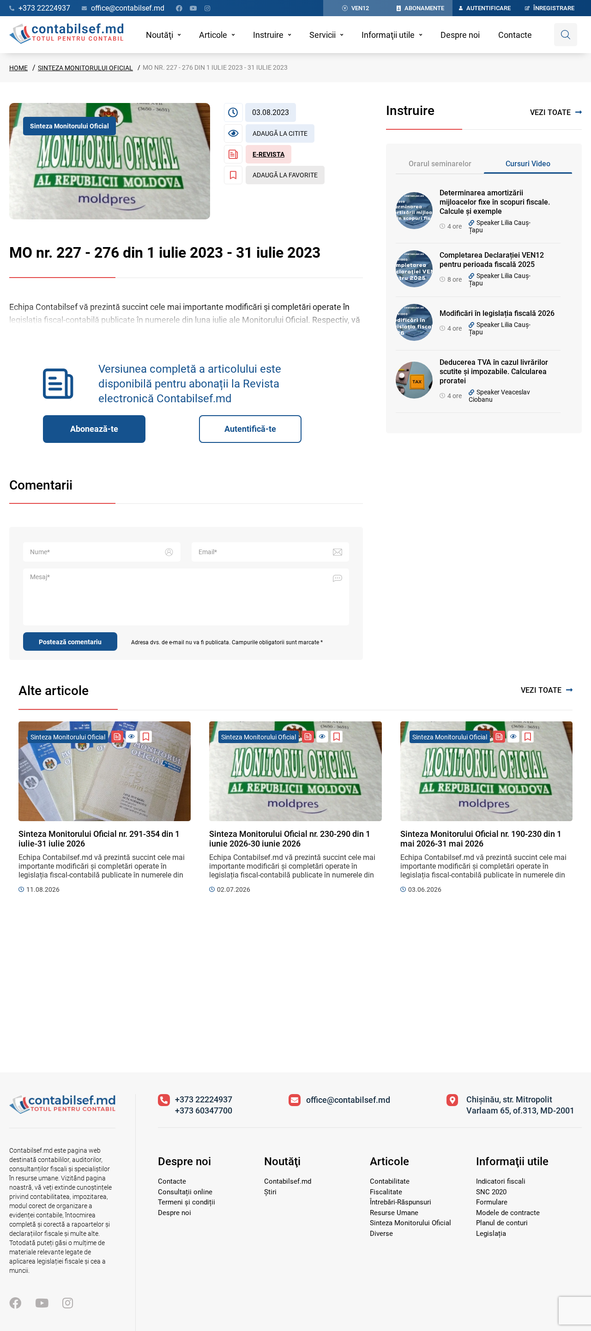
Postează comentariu (70, 642)
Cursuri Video (528, 163)
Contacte (515, 35)
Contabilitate (390, 1181)
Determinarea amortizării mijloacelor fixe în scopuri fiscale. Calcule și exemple (495, 202)
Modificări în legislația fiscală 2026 (497, 313)
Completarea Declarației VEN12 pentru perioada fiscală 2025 (492, 260)
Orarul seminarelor (440, 163)
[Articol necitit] (132, 737)
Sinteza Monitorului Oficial (85, 68)
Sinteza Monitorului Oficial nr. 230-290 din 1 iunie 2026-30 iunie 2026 (289, 838)
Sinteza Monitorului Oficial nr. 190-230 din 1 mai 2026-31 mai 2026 (480, 838)
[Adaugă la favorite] (146, 737)
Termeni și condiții (186, 1202)
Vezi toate (550, 112)
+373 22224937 (203, 1099)
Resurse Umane (394, 1213)
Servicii (322, 35)
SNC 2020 (491, 1192)
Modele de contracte (508, 1213)
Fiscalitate (386, 1192)
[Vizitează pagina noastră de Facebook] (179, 8)
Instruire (268, 35)
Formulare (491, 1202)
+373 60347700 (203, 1110)
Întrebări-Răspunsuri (400, 1202)
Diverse (381, 1233)
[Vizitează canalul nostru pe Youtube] (193, 8)
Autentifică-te (250, 429)
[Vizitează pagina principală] (66, 35)
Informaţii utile (388, 35)
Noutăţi (159, 35)
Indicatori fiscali (500, 1181)
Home (18, 68)
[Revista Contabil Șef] (117, 737)
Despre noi (460, 35)
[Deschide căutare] (565, 34)
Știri (270, 1192)
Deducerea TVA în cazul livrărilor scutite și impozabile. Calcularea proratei (494, 371)
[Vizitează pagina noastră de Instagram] (207, 8)
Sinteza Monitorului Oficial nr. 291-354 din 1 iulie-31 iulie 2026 (99, 838)
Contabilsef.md (287, 1181)
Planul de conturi (502, 1223)
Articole (213, 35)
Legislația (491, 1233)
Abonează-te (94, 429)
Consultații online (185, 1192)
